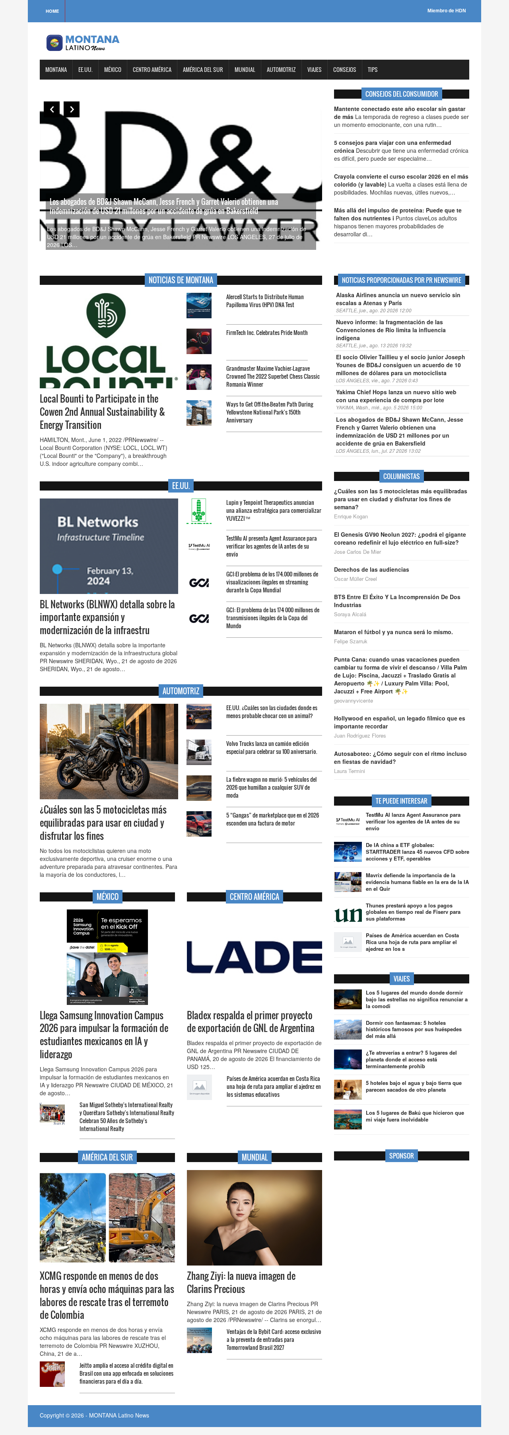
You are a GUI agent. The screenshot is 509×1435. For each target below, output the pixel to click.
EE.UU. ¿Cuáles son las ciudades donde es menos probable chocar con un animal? (271, 711)
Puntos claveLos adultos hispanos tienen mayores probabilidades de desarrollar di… (398, 222)
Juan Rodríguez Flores (360, 735)
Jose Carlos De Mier (357, 551)
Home (52, 11)
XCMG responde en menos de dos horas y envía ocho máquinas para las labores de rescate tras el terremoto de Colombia (107, 1295)
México (112, 69)
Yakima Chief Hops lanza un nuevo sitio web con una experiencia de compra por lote (396, 396)
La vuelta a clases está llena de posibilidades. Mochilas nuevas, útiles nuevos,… (401, 184)
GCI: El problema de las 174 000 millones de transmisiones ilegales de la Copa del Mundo (272, 618)
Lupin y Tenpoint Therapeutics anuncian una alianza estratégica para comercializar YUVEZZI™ (273, 510)
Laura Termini (349, 771)
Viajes (314, 69)
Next (72, 109)
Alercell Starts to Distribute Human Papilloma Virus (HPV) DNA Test (265, 300)
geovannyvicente (353, 700)
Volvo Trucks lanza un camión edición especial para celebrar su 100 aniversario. (271, 747)
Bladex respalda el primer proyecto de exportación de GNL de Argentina (251, 1022)
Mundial (245, 69)
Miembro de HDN (446, 11)
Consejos (344, 69)
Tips (373, 69)
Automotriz (281, 69)
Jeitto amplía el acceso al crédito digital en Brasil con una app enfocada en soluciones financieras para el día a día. (126, 1373)
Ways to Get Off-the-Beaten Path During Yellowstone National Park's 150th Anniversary (269, 412)
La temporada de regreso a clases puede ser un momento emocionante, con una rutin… (401, 117)
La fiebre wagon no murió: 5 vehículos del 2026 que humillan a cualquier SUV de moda (271, 787)
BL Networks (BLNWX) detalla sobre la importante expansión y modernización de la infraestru (107, 617)
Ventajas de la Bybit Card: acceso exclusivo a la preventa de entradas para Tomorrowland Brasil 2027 (274, 1339)
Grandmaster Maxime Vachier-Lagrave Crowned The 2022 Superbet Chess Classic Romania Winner (273, 376)
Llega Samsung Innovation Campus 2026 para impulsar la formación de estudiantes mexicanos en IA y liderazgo (104, 1035)
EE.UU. (85, 69)
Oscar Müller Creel (355, 578)
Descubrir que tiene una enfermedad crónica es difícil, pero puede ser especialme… (401, 150)
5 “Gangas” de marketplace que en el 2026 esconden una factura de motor (272, 819)
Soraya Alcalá (350, 614)
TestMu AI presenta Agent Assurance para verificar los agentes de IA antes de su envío (271, 546)
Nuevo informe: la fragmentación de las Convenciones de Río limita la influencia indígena (391, 330)
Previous (52, 109)
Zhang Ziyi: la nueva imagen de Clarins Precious (241, 1282)
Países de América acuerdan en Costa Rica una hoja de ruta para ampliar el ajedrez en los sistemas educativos (274, 1086)
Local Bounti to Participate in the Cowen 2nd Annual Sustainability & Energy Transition (102, 412)
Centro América (152, 69)
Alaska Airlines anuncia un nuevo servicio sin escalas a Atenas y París (398, 299)
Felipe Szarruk (350, 641)
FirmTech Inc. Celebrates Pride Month (267, 332)
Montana (56, 69)
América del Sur (203, 69)
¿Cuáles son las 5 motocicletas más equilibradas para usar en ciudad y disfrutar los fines (103, 823)
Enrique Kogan (351, 516)
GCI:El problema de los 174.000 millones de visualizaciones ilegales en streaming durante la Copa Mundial (272, 582)
